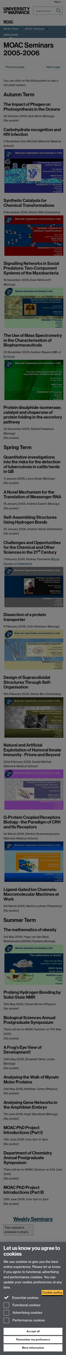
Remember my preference (33, 1339)
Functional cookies (26, 1305)
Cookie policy (52, 1292)
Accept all (33, 1331)
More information (33, 1347)
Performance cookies (28, 1320)
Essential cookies (25, 1298)
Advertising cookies (27, 1313)
